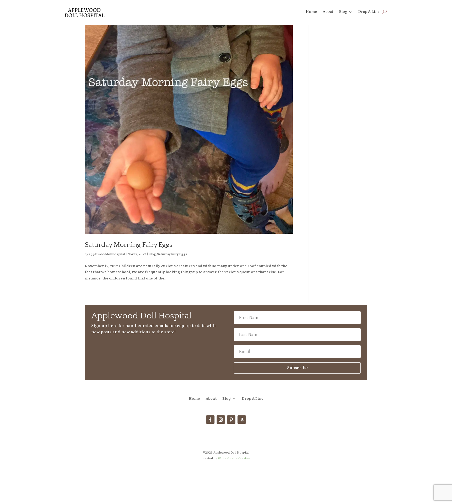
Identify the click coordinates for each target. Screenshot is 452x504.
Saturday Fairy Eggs (172, 253)
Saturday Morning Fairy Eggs (128, 245)
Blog (343, 12)
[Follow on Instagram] (221, 419)
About (328, 12)
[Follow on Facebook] (210, 419)
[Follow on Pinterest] (231, 419)
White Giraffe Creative (234, 458)
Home (311, 12)
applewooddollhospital (107, 253)
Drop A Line (369, 12)
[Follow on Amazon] (242, 419)
